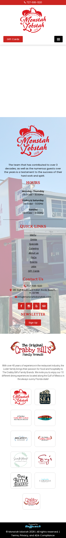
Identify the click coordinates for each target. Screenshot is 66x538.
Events (33, 262)
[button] (58, 39)
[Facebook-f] (21, 306)
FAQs (34, 257)
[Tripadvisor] (44, 306)
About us (34, 253)
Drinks (33, 239)
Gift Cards (33, 271)
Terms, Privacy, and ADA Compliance (33, 535)
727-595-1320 (34, 2)
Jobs (33, 266)
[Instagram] (28, 306)
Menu (33, 235)
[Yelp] (36, 306)
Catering (34, 248)
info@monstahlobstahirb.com (34, 297)
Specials (33, 244)
